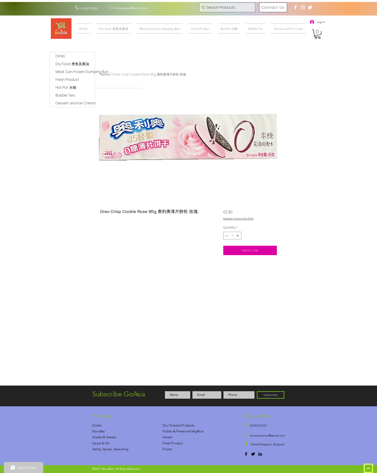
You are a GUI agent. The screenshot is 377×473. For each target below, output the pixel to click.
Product (177, 443)
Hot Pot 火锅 (66, 87)
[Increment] (238, 235)
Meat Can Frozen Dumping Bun (75, 71)
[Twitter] (253, 454)
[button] (84, 29)
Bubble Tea (65, 95)
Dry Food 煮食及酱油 (72, 63)
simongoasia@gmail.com (130, 8)
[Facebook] (246, 454)
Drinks (60, 56)
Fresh (166, 443)
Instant (167, 437)
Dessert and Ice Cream (75, 103)
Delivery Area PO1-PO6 (238, 219)
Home (104, 74)
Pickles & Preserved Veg (180, 431)
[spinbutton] (232, 235)
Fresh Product (67, 79)
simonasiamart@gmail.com (267, 435)
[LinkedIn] (260, 454)
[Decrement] (226, 235)
